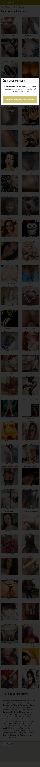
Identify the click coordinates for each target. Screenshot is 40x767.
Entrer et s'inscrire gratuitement (20, 99)
